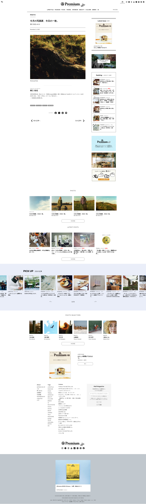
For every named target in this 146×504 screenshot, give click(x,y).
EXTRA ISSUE (49, 419)
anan (51, 500)
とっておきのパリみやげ (64, 407)
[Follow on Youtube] (134, 2)
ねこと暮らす (61, 429)
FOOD (63, 9)
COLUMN (88, 9)
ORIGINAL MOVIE (50, 423)
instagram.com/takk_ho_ (37, 97)
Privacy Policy (76, 501)
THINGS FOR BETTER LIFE (65, 386)
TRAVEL (68, 9)
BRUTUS (55, 500)
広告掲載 (39, 394)
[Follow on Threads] (131, 2)
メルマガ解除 (99, 404)
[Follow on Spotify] (139, 2)
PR (48, 426)
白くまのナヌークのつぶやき (65, 425)
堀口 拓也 (35, 89)
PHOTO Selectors (73, 315)
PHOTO (33, 15)
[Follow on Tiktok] (136, 2)
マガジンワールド (65, 501)
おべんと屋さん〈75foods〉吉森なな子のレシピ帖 (69, 422)
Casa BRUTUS (60, 500)
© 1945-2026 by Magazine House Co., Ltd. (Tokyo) (73, 497)
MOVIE (50, 408)
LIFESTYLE (50, 9)
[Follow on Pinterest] (141, 2)
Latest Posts (73, 227)
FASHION (57, 9)
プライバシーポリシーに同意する (100, 396)
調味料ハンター (62, 404)
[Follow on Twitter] (129, 2)
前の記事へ (36, 120)
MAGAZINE (51, 416)
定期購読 (39, 392)
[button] (50, 301)
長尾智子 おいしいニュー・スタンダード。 (68, 417)
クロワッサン (66, 500)
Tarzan (85, 500)
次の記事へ (78, 120)
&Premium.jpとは (41, 387)
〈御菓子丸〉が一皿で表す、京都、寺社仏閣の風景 (69, 399)
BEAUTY (81, 9)
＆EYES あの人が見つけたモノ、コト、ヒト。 (69, 388)
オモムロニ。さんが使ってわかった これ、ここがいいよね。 (69, 395)
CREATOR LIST (122, 3)
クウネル (78, 500)
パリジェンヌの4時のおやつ (65, 405)
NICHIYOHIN (51, 404)
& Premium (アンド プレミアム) (73, 4)
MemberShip (41, 396)
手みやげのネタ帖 (62, 415)
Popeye (81, 500)
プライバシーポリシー (103, 398)
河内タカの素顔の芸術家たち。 (65, 427)
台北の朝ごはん (62, 411)
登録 (99, 402)
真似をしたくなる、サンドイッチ (66, 392)
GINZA (70, 500)
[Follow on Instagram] (126, 2)
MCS (95, 500)
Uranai (50, 412)
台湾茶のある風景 (62, 409)
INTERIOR (75, 9)
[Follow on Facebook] (143, 2)
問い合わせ (39, 390)
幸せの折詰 (61, 402)
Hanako (74, 500)
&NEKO (94, 9)
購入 (85, 363)
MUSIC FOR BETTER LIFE (65, 431)
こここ (92, 500)
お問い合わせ (81, 501)
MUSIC (49, 406)
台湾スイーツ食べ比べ (63, 413)
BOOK (49, 410)
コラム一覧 (61, 433)
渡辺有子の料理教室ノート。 (65, 419)
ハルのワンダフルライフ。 (64, 390)
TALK (49, 414)
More (73, 221)
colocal (88, 500)
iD (98, 9)
